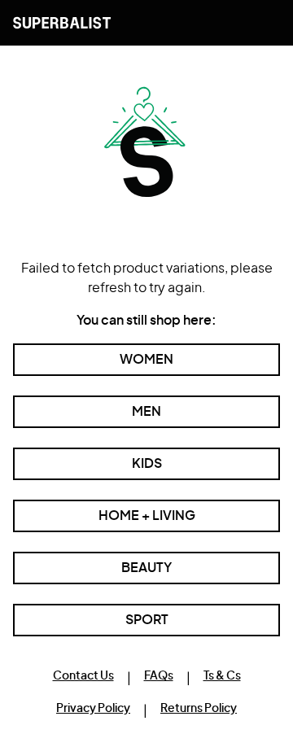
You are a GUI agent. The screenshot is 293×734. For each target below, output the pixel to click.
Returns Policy (198, 708)
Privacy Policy (93, 708)
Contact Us (83, 676)
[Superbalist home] (62, 22)
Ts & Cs (222, 676)
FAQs (158, 676)
